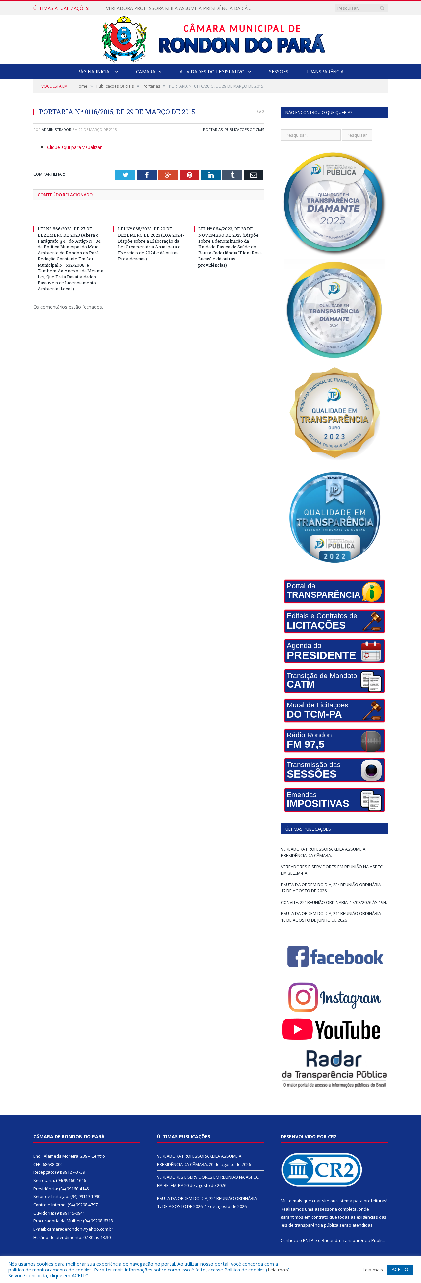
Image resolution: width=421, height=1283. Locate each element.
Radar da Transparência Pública (354, 1240)
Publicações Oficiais (244, 129)
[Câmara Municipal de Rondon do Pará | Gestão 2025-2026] (210, 38)
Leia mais (278, 1269)
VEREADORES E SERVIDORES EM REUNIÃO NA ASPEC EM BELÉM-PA (180, 8)
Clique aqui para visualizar (74, 147)
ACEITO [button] (400, 1269)
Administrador (56, 129)
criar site (320, 1201)
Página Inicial (94, 71)
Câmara (145, 71)
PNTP (308, 1240)
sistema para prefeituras (361, 1201)
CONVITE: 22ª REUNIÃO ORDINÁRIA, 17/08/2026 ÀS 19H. (334, 902)
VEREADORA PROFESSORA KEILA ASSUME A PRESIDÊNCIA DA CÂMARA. (323, 852)
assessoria (326, 1209)
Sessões (278, 71)
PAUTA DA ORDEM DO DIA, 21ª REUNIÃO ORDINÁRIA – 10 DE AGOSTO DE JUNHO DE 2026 (332, 917)
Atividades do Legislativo (212, 71)
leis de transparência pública (309, 1225)
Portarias (213, 129)
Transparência (325, 71)
